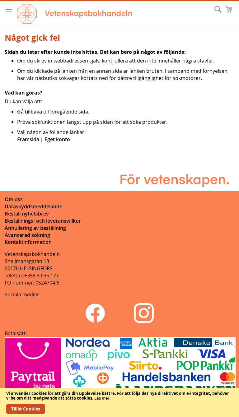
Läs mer (102, 398)
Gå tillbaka (29, 111)
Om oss (14, 199)
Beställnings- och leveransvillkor (43, 220)
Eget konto (57, 139)
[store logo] (74, 14)
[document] (119, 402)
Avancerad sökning (27, 235)
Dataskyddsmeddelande (33, 206)
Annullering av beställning (35, 228)
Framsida (28, 139)
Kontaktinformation (28, 242)
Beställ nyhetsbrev (27, 213)
